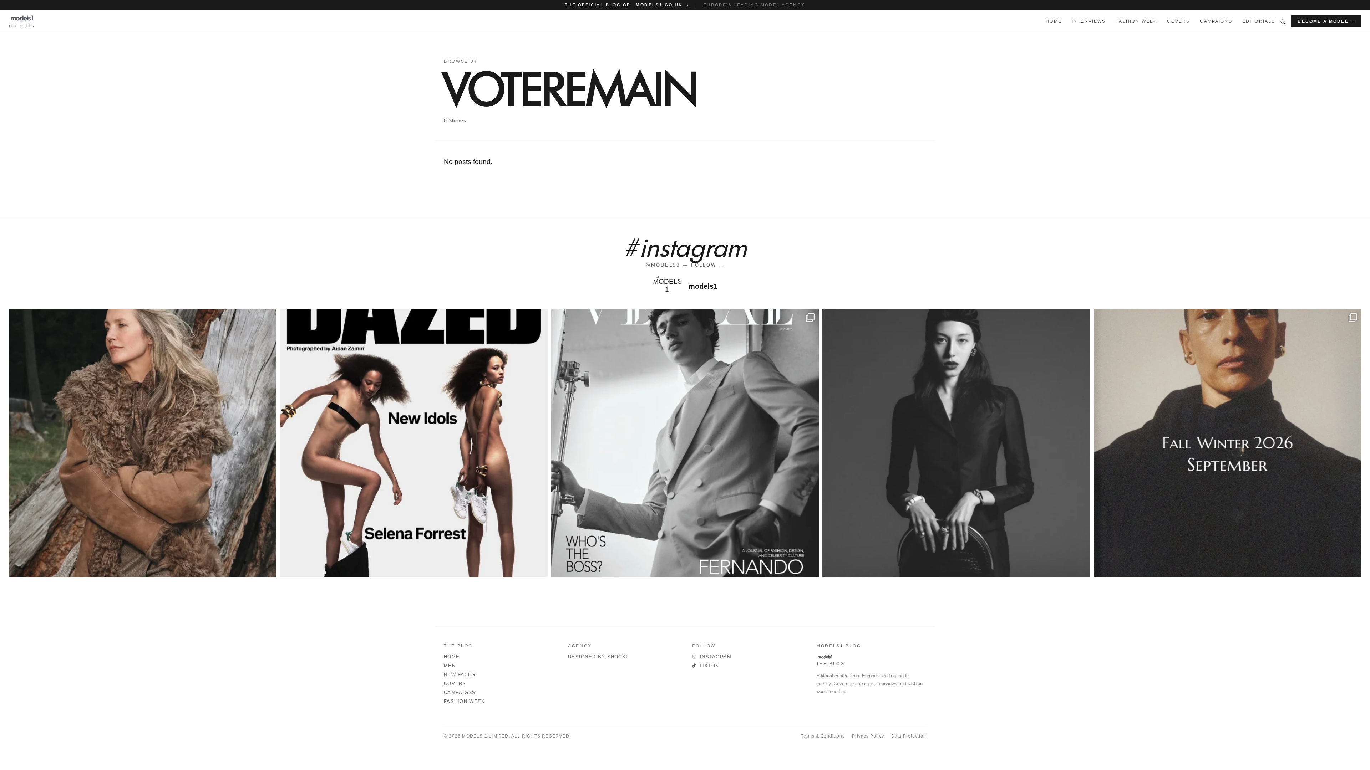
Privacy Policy (868, 736)
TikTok (709, 665)
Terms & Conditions (823, 736)
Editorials (1258, 21)
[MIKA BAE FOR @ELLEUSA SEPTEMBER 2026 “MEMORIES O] (956, 442)
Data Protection (908, 736)
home (1054, 21)
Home (452, 656)
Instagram (716, 656)
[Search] (1282, 21)
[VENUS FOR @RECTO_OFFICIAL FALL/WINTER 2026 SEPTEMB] (1227, 442)
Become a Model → (1326, 21)
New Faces (460, 674)
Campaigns (1216, 21)
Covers (1178, 21)
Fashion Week (464, 701)
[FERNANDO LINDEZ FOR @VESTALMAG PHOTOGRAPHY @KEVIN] (685, 442)
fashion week (1136, 21)
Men (450, 665)
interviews (1089, 21)
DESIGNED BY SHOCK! (598, 656)
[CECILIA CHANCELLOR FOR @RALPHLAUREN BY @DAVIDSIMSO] (142, 442)
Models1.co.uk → (663, 4)
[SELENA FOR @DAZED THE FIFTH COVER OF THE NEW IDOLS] (413, 442)
